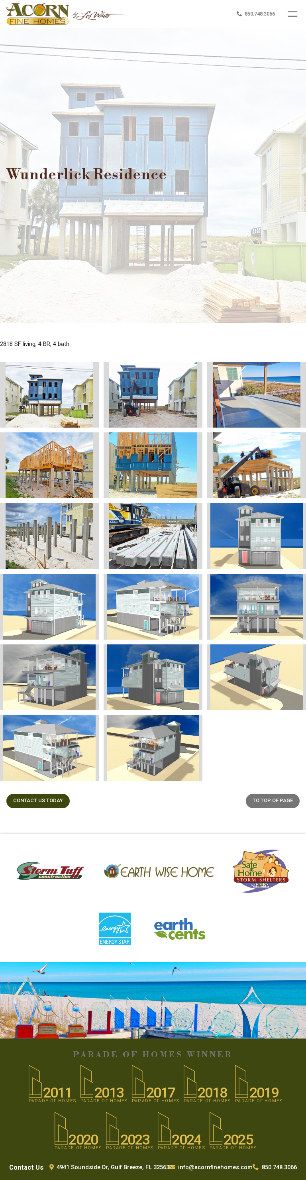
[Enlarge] (113, 20)
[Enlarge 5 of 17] (181, 443)
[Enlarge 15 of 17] (289, 655)
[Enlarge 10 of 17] (82, 584)
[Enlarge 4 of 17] (77, 443)
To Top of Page (273, 800)
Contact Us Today (38, 800)
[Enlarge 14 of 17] (185, 655)
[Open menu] (292, 14)
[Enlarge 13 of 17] (82, 655)
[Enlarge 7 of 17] (77, 513)
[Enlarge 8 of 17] (181, 513)
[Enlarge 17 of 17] (185, 725)
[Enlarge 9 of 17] (289, 513)
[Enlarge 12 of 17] (289, 584)
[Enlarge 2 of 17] (181, 372)
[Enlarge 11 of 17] (185, 584)
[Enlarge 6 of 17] (285, 443)
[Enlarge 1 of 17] (78, 372)
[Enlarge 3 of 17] (284, 372)
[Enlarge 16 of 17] (82, 725)
